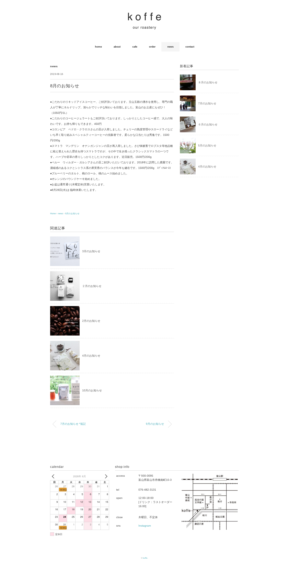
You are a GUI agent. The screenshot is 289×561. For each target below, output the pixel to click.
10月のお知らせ (92, 390)
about (117, 46)
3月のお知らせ (91, 251)
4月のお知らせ (91, 355)
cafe (134, 46)
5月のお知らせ (207, 145)
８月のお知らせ (207, 82)
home (98, 46)
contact (189, 46)
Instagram (144, 525)
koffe (145, 558)
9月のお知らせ (155, 423)
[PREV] (54, 476)
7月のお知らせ (207, 103)
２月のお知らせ (91, 286)
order (152, 46)
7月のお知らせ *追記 (73, 423)
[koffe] (144, 14)
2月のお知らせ (91, 320)
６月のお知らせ (207, 124)
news (170, 46)
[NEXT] (105, 476)
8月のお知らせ (72, 213)
